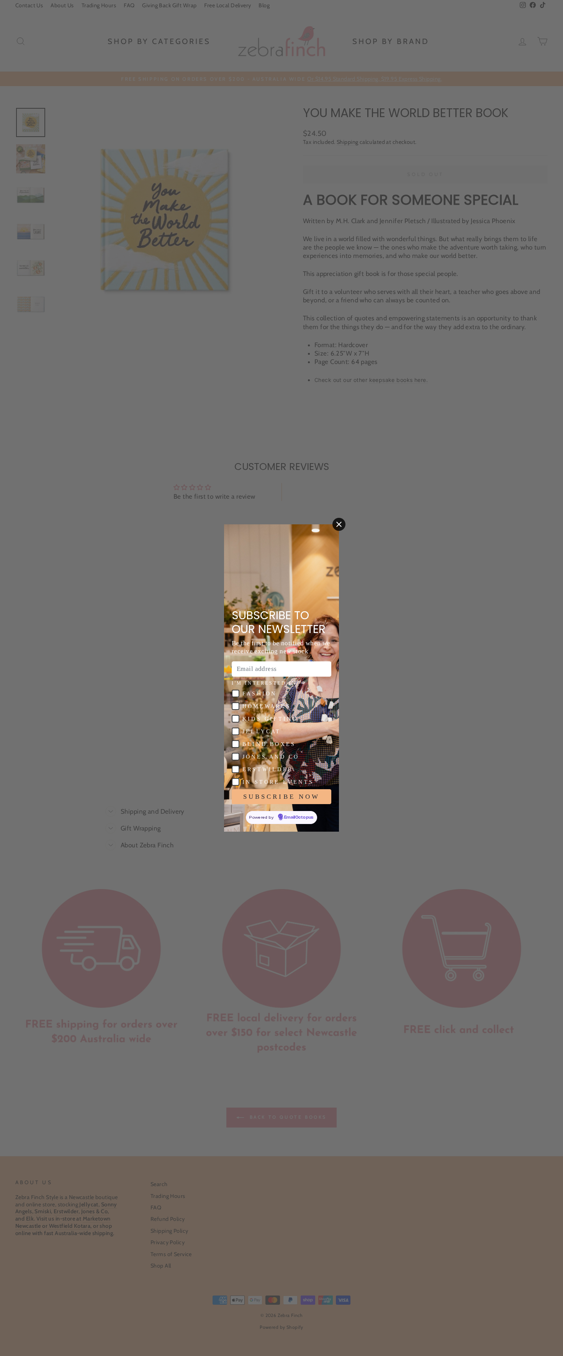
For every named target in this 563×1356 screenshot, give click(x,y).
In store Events (278, 782)
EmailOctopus (299, 817)
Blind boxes (269, 744)
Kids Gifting (270, 719)
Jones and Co (270, 757)
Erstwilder (267, 769)
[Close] (338, 524)
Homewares (266, 706)
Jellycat (261, 731)
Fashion (259, 694)
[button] (235, 693)
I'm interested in (264, 683)
